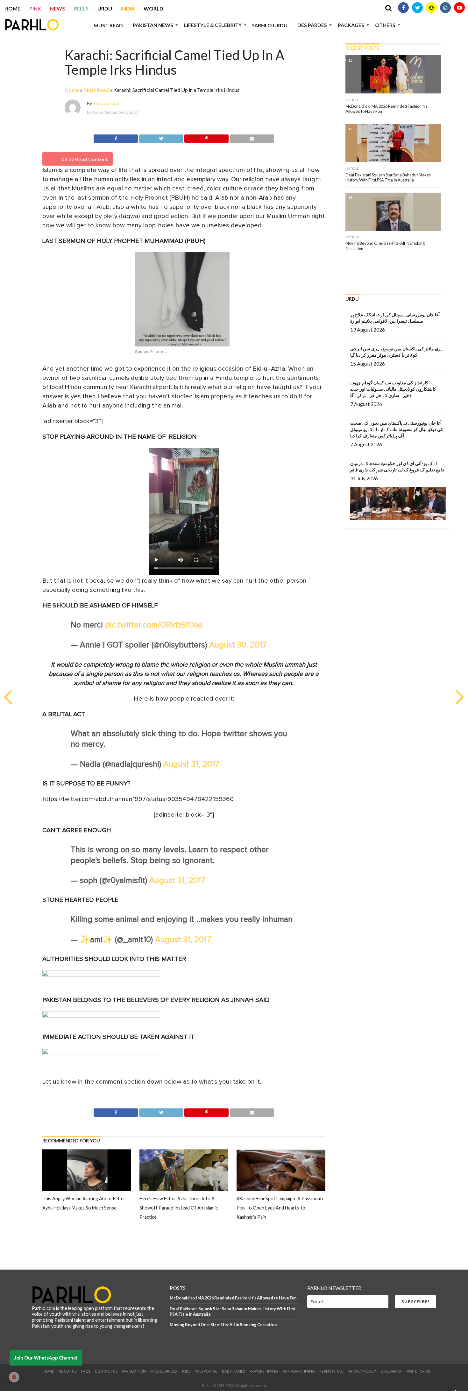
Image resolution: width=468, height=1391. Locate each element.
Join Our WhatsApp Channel (45, 1357)
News (57, 8)
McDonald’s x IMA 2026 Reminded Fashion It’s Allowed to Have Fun (233, 1297)
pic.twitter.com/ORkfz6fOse (153, 625)
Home (12, 8)
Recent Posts (362, 48)
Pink (35, 8)
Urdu (104, 8)
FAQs (85, 1371)
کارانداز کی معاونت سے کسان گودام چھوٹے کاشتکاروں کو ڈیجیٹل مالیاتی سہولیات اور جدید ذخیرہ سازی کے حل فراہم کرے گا (393, 389)
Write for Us (418, 1371)
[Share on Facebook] (116, 137)
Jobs (185, 1371)
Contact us (106, 1371)
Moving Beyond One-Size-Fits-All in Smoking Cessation (223, 1324)
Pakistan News (153, 25)
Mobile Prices (164, 1371)
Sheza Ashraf (106, 103)
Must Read (108, 25)
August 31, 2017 (191, 764)
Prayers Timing (264, 1371)
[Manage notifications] (14, 1377)
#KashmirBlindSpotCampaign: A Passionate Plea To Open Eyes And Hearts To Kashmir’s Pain (280, 1208)
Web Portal (206, 1371)
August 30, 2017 (238, 645)
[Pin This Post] (206, 137)
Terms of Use (332, 1371)
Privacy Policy (362, 1371)
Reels (81, 8)
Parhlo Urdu (269, 25)
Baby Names (233, 1371)
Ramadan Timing (299, 1371)
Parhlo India (134, 1371)
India (128, 8)
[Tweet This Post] (161, 137)
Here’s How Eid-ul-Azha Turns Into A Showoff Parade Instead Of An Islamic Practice (178, 1208)
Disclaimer (391, 1371)
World (153, 8)
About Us (67, 1371)
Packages (351, 25)
